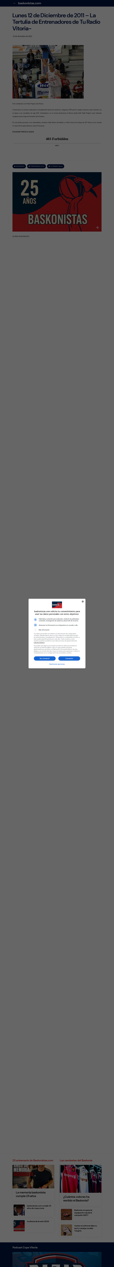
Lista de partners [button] (39, 643)
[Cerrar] (82, 601)
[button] (57, 629)
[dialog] (57, 633)
